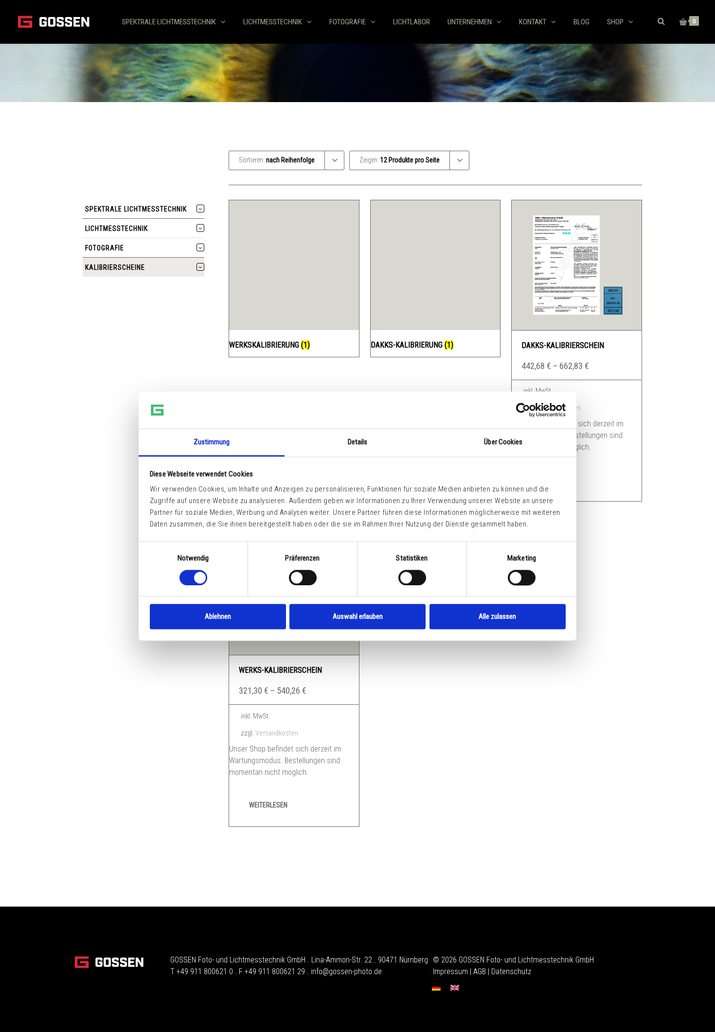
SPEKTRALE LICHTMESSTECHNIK (169, 21)
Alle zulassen (497, 616)
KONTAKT (532, 21)
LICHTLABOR (411, 21)
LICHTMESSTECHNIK (272, 21)
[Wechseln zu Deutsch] (436, 988)
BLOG (581, 21)
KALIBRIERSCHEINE (115, 267)
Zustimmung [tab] (212, 442)
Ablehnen (218, 616)
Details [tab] (358, 442)
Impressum (450, 971)
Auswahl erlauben (358, 616)
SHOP (615, 21)
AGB (479, 971)
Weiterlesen (268, 805)
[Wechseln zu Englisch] (455, 988)
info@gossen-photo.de (346, 971)
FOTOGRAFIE (347, 21)
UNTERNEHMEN (469, 21)
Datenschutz (511, 971)
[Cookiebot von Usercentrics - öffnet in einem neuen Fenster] (523, 409)
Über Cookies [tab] (503, 442)
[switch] (303, 577)
